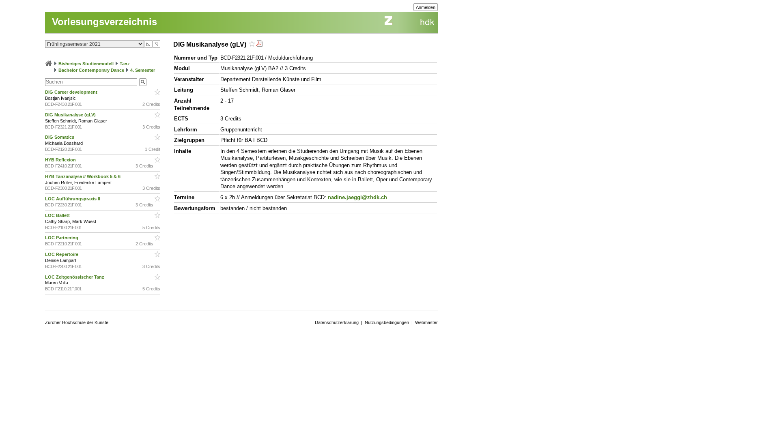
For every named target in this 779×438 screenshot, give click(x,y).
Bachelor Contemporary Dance (91, 70)
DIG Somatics (60, 137)
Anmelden (425, 7)
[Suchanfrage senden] (142, 82)
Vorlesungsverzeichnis (104, 21)
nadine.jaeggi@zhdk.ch (357, 197)
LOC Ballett (58, 215)
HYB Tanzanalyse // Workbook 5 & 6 (83, 176)
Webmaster (426, 322)
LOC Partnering (62, 237)
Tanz (125, 63)
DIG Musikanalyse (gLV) (71, 114)
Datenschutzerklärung (337, 322)
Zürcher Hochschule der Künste (76, 322)
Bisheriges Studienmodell (86, 63)
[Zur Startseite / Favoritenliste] (48, 63)
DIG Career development (72, 92)
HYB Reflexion (61, 159)
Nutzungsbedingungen (387, 322)
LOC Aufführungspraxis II (73, 198)
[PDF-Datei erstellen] (259, 44)
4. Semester (142, 70)
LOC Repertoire (62, 254)
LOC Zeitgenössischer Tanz (75, 277)
